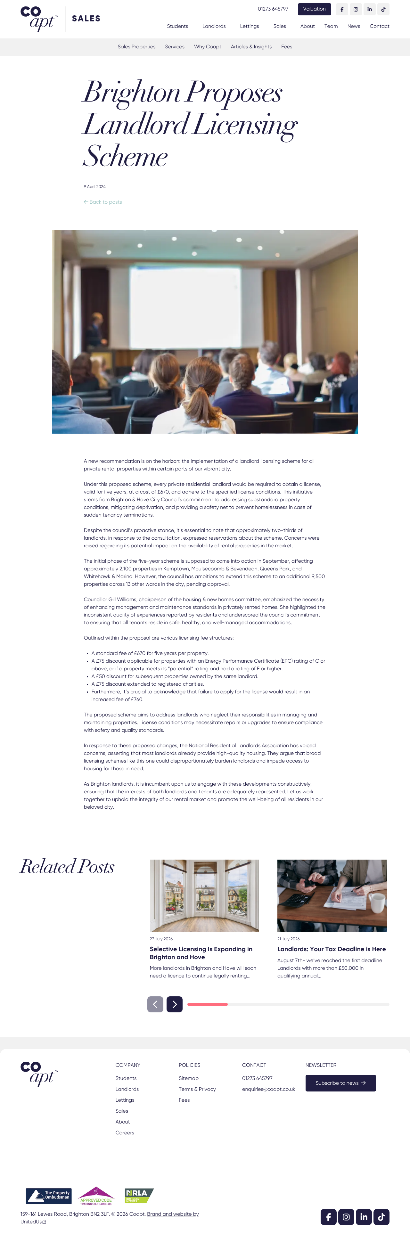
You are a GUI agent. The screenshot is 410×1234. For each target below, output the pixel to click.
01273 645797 (273, 9)
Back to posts (103, 202)
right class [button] (175, 1004)
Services (174, 47)
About (307, 26)
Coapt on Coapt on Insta (356, 9)
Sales (280, 26)
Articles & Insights (251, 47)
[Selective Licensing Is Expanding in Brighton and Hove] (204, 896)
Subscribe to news (337, 1083)
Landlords (214, 26)
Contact (380, 26)
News (354, 26)
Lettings (249, 26)
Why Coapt (207, 47)
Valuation (314, 9)
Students (177, 26)
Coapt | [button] (42, 19)
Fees (286, 47)
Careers (125, 1133)
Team (331, 26)
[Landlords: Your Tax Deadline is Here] (332, 896)
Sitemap (189, 1078)
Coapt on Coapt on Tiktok (383, 9)
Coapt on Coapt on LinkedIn (370, 9)
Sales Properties (137, 47)
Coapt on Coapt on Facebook (342, 9)
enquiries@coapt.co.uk (268, 1089)
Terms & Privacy (197, 1089)
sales (86, 19)
